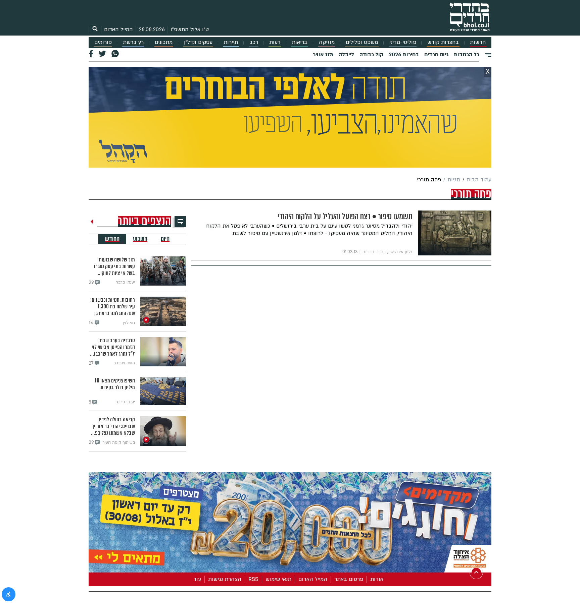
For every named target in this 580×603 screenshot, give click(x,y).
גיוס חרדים (436, 54)
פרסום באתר (348, 579)
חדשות (478, 42)
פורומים (103, 42)
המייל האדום (118, 29)
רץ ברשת (133, 42)
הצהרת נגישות (224, 579)
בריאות (299, 42)
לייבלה (346, 54)
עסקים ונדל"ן (198, 42)
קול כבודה (371, 54)
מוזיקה (327, 42)
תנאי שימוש (278, 579)
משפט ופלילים (362, 42)
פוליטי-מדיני (402, 42)
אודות (376, 579)
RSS (253, 579)
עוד (197, 579)
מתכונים (164, 42)
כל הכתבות (466, 54)
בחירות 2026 (404, 54)
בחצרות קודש (443, 42)
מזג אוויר (323, 54)
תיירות (231, 42)
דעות (275, 42)
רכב (253, 42)
